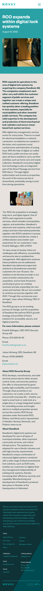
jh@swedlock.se (10, 364)
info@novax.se (8, 565)
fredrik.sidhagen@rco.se (14, 345)
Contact (22, 538)
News (5, 548)
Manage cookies (25, 545)
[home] (19, 4)
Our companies (9, 544)
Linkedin (6, 572)
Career (21, 541)
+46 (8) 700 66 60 (10, 557)
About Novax (8, 537)
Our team (6, 541)
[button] (39, 4)
